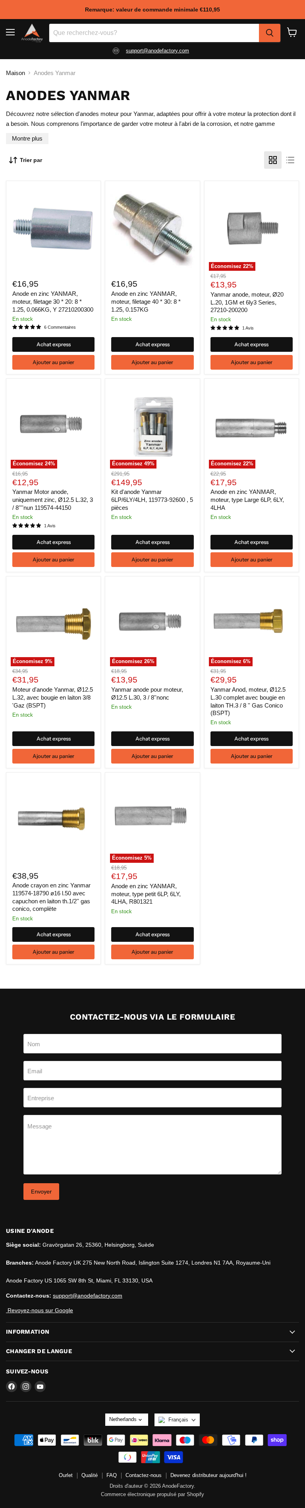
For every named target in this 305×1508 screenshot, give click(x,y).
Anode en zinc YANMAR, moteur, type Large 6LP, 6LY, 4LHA (247, 499)
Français (178, 1420)
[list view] (290, 160)
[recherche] (269, 33)
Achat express (54, 344)
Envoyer (41, 1191)
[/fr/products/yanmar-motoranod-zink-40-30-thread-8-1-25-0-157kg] (152, 228)
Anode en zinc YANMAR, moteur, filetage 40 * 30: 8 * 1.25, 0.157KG (146, 301)
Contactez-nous (143, 1475)
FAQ (111, 1475)
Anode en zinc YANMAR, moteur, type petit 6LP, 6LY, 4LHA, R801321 (146, 894)
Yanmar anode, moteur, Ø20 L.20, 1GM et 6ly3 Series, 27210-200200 (247, 302)
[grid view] (273, 160)
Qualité (89, 1475)
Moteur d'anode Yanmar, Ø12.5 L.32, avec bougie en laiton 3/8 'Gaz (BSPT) (52, 697)
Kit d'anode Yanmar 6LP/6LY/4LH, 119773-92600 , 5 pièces (152, 499)
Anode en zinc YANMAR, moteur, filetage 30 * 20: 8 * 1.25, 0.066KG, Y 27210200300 (52, 301)
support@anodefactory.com (157, 51)
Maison (15, 72)
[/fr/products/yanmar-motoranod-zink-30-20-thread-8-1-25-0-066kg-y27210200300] (53, 228)
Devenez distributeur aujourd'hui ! (208, 1475)
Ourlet (66, 1475)
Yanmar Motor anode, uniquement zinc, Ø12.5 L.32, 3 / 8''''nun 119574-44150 (52, 499)
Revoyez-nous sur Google (39, 1310)
